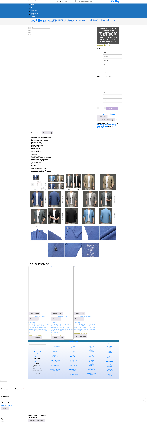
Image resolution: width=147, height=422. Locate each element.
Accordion (110, 348)
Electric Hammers (73, 360)
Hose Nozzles (91, 370)
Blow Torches (91, 351)
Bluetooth (55, 361)
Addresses (37, 356)
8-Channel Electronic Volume (73, 345)
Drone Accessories (73, 348)
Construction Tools (91, 343)
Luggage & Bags (110, 361)
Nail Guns (73, 364)
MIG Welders (91, 354)
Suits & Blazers (109, 371)
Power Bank (55, 357)
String (109, 353)
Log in (5, 408)
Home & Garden (91, 366)
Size (98, 76)
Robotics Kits (91, 365)
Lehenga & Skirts (110, 376)
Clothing (100, 125)
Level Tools (91, 346)
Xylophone (110, 352)
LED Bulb (73, 351)
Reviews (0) (47, 133)
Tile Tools (91, 347)
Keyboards (55, 351)
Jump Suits (110, 375)
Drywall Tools (91, 345)
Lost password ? (7, 406)
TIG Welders (91, 361)
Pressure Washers (73, 365)
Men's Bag (110, 365)
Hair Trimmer (55, 350)
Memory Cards (55, 352)
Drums (109, 351)
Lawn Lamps (55, 373)
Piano (110, 347)
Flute (110, 360)
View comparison (36, 420)
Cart (37, 355)
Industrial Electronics (55, 369)
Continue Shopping (106, 120)
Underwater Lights (55, 375)
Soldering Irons (91, 359)
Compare (33, 319)
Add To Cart (35, 338)
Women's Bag (109, 366)
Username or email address (12, 389)
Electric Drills (73, 359)
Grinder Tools (73, 370)
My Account (37, 352)
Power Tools (73, 356)
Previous (31, 32)
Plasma (91, 355)
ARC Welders (91, 350)
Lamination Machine (55, 365)
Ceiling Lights (55, 370)
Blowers (73, 357)
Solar (55, 374)
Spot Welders (91, 360)
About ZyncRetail (37, 360)
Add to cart (112, 109)
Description (35, 133)
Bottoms (109, 374)
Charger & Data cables (55, 345)
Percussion (109, 350)
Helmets (91, 352)
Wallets (109, 367)
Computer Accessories (55, 346)
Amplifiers (73, 346)
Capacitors (73, 347)
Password (5, 396)
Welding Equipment (91, 349)
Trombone (91, 377)
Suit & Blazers (102, 126)
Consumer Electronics (55, 343)
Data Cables (55, 347)
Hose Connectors (91, 369)
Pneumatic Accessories (73, 374)
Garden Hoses (91, 368)
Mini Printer (55, 366)
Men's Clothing (110, 125)
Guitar (110, 355)
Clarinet (109, 358)
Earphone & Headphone (55, 348)
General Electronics (55, 360)
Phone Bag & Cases (55, 356)
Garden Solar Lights (55, 371)
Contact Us (37, 361)
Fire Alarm (73, 350)
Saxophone (91, 375)
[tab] (36, 132)
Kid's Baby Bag (109, 364)
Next (28, 32)
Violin (110, 356)
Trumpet (109, 343)
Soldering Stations (91, 357)
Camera (55, 362)
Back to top (73, 341)
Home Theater (55, 364)
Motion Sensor (73, 352)
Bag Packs (110, 362)
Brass (91, 374)
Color (99, 49)
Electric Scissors (73, 361)
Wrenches (73, 373)
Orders (37, 353)
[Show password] (144, 400)
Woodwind (109, 357)
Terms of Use (37, 371)
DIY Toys (91, 363)
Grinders (73, 362)
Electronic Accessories (73, 343)
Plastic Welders (91, 356)
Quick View (34, 313)
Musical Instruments (91, 373)
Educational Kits (91, 364)
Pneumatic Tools (73, 369)
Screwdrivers (73, 366)
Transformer (73, 355)
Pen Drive (55, 355)
